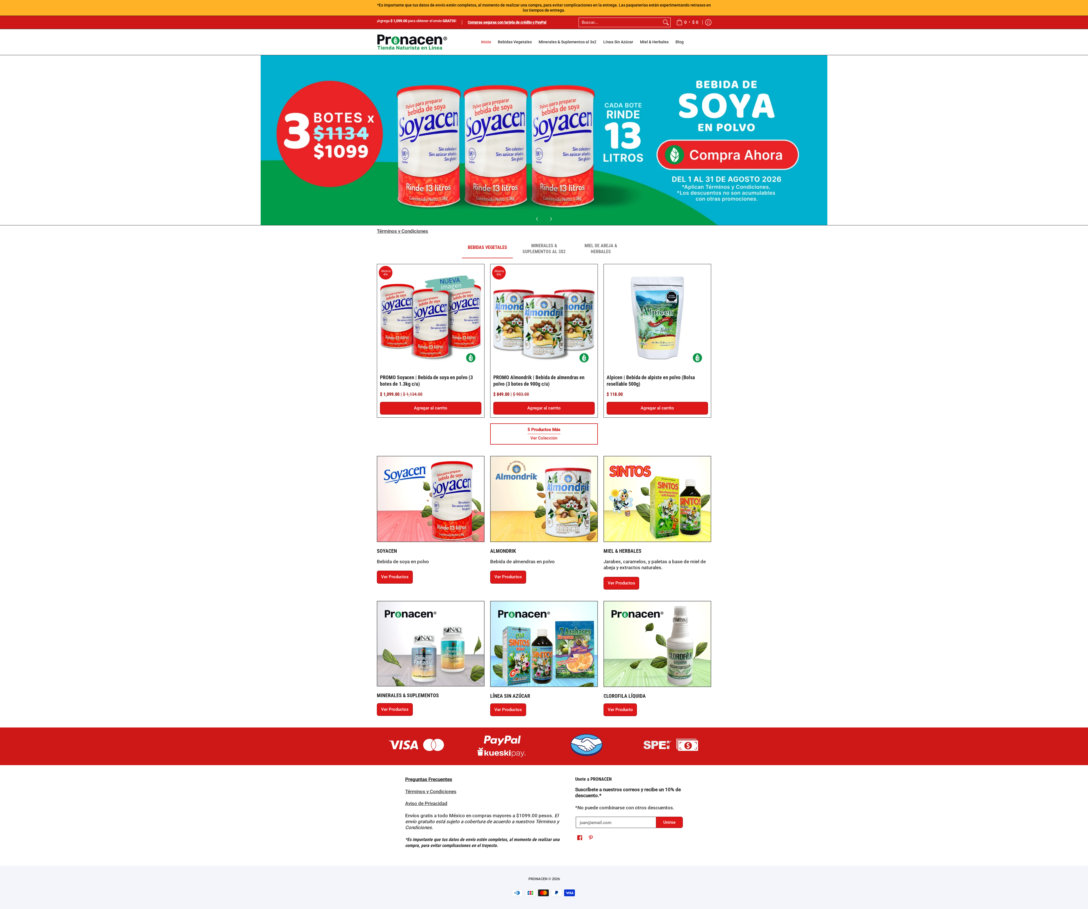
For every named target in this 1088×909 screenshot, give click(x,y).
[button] (580, 838)
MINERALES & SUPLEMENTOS (408, 695)
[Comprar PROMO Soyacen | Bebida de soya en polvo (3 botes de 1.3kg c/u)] (430, 317)
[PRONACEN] (412, 42)
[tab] (487, 249)
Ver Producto (620, 709)
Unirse (669, 822)
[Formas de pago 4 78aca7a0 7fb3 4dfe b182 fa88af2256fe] (586, 744)
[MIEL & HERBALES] (657, 499)
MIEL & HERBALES (622, 551)
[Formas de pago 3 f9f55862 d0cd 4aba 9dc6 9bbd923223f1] (671, 744)
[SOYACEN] (430, 499)
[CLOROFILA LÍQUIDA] (657, 644)
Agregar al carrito (430, 408)
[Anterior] (537, 219)
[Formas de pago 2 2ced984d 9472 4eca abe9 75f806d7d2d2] (501, 744)
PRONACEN (537, 879)
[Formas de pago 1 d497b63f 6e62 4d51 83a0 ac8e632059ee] (416, 744)
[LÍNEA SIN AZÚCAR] (544, 644)
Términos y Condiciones (402, 231)
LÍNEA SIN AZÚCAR (510, 696)
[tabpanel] (544, 353)
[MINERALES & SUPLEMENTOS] (430, 644)
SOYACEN (387, 551)
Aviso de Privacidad (426, 803)
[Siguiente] (551, 219)
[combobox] (620, 22)
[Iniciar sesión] (708, 22)
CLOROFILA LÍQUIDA (625, 696)
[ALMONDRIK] (544, 499)
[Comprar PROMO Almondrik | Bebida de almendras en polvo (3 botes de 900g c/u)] (544, 317)
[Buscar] (665, 22)
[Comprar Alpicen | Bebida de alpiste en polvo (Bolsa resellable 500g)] (657, 317)
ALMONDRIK (503, 551)
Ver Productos (395, 576)
